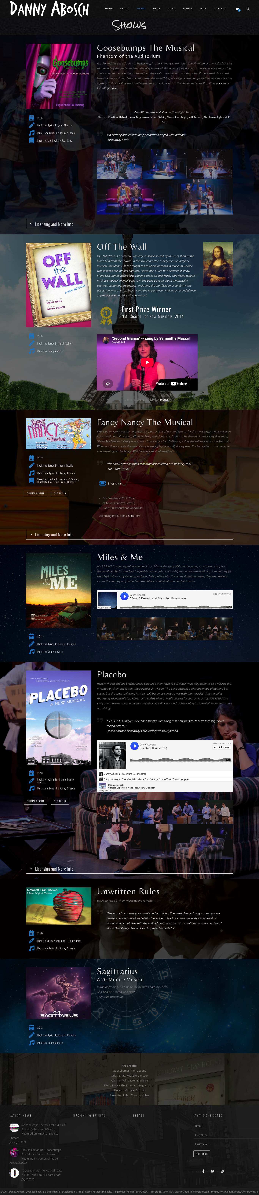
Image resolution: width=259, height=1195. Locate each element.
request (165, 399)
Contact (220, 8)
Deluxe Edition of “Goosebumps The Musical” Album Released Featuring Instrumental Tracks (41, 1154)
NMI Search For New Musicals (147, 316)
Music (171, 8)
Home (109, 8)
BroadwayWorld (118, 140)
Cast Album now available (150, 112)
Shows (141, 8)
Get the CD (60, 493)
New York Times (118, 469)
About (124, 8)
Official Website (35, 493)
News (156, 8)
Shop (202, 8)
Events (187, 8)
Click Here (134, 516)
